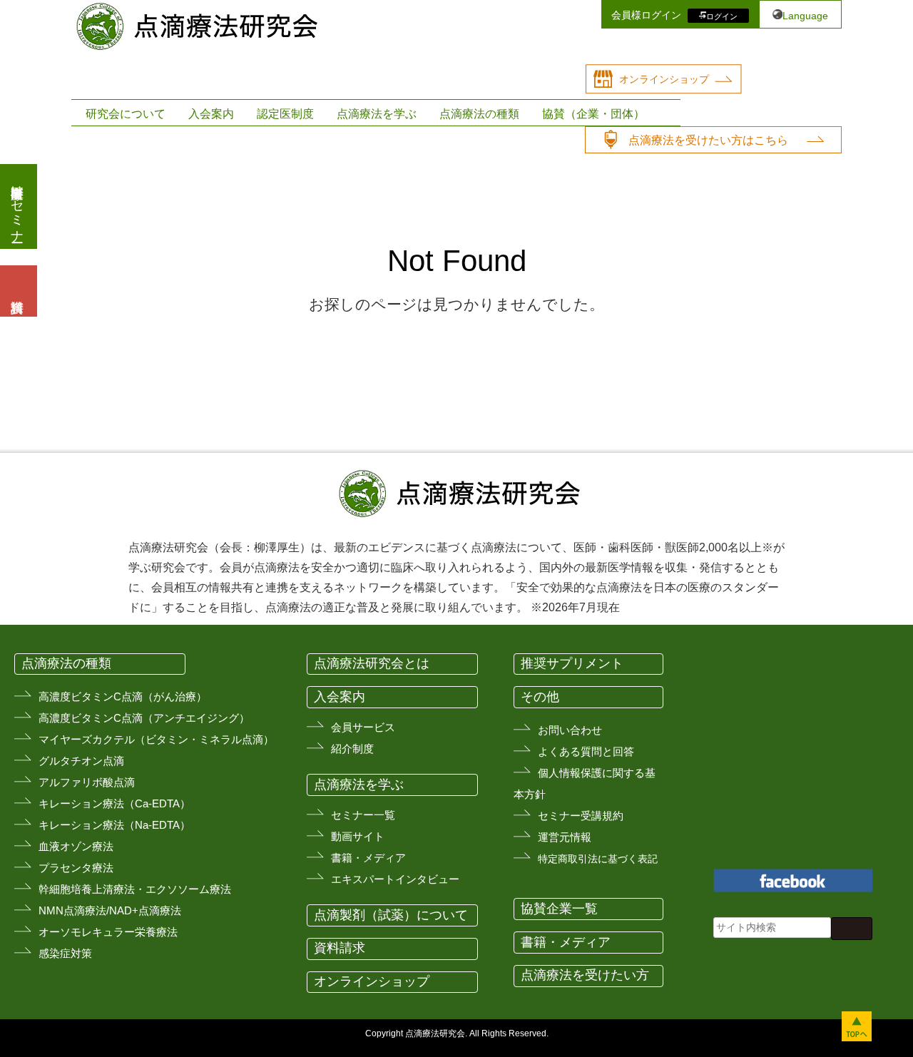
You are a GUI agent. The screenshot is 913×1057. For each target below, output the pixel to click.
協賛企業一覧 (559, 909)
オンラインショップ (664, 79)
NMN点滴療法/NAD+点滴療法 (110, 910)
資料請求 (339, 948)
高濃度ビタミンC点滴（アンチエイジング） (144, 718)
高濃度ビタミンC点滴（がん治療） (123, 696)
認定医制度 (285, 114)
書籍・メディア (368, 858)
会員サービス (363, 727)
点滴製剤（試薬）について (391, 915)
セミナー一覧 (363, 815)
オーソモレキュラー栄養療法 (108, 932)
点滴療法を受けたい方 (585, 975)
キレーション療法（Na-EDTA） (114, 825)
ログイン (722, 15)
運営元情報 (564, 837)
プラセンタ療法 (76, 868)
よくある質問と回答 (586, 751)
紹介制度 (352, 748)
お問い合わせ (570, 730)
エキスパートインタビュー (395, 879)
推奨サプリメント (572, 663)
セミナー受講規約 (580, 816)
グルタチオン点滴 (81, 761)
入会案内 (211, 114)
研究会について (125, 114)
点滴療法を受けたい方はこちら (708, 140)
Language (805, 15)
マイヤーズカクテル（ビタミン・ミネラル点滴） (156, 739)
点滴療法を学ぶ (377, 114)
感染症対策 (65, 953)
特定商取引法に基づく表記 (598, 858)
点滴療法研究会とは (371, 663)
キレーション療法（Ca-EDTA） (114, 803)
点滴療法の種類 (479, 114)
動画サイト (357, 836)
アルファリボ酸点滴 (87, 782)
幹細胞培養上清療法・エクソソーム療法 (135, 889)
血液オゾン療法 (76, 846)
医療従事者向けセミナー (17, 206)
